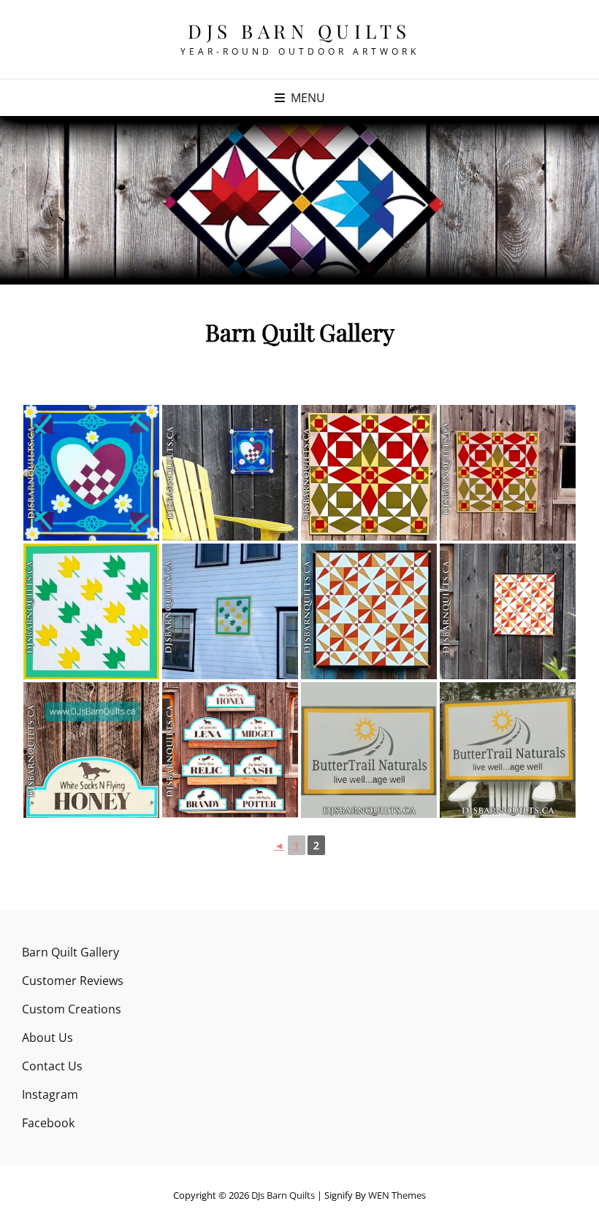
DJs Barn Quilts (299, 31)
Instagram (50, 1094)
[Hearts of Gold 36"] (369, 473)
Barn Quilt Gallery (70, 952)
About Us (47, 1037)
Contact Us (52, 1066)
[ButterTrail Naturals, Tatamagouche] (369, 750)
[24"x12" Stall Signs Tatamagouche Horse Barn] (91, 750)
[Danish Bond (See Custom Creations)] (91, 473)
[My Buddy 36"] (91, 611)
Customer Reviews (72, 981)
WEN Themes (397, 1195)
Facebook (48, 1123)
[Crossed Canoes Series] (369, 611)
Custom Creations (71, 1009)
